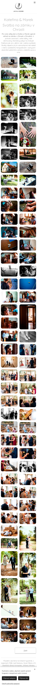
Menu (35, 2)
